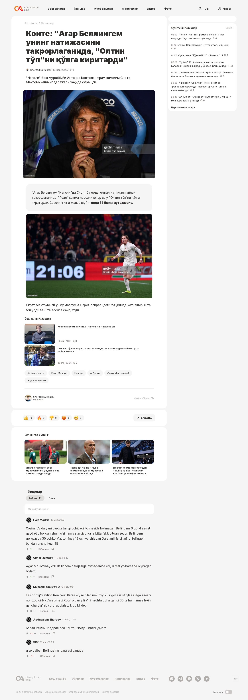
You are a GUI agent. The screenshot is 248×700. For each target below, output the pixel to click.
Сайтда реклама (110, 692)
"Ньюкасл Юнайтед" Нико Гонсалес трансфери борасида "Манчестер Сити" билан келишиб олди (198, 86)
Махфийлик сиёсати (55, 692)
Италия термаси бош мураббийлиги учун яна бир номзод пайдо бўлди (42, 470)
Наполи (78, 373)
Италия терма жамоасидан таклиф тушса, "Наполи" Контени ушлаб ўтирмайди (130, 470)
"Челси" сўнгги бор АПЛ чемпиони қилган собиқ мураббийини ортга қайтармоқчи (98, 350)
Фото (168, 8)
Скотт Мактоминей (118, 373)
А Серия (95, 373)
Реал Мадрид (59, 373)
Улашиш (146, 417)
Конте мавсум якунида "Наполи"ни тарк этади (86, 326)
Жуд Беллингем (36, 380)
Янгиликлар (130, 8)
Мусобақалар (103, 8)
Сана (52, 498)
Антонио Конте (35, 373)
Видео (151, 8)
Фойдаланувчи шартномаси (84, 692)
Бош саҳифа (56, 8)
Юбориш (43, 549)
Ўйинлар (79, 8)
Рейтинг (33, 498)
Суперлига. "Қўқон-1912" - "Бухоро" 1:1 (199, 55)
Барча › (230, 28)
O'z (207, 8)
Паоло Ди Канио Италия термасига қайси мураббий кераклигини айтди (86, 470)
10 (31, 417)
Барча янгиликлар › (183, 107)
